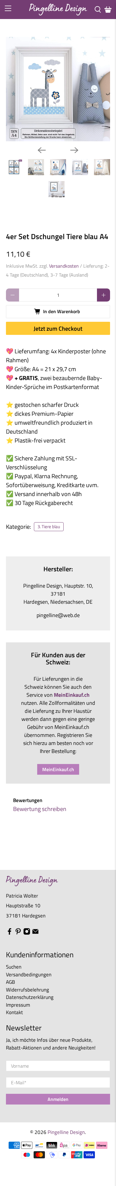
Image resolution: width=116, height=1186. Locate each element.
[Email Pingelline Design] (35, 933)
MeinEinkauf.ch (58, 769)
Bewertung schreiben (39, 808)
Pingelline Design (66, 1132)
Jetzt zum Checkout (58, 328)
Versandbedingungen (28, 974)
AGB (10, 982)
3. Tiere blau (48, 526)
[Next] (74, 150)
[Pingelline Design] (58, 9)
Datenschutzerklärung (30, 997)
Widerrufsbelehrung (27, 990)
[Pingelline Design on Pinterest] (18, 933)
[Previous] (41, 150)
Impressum (18, 1005)
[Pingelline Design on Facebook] (9, 933)
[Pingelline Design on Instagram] (26, 933)
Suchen (13, 967)
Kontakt (14, 1012)
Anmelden (58, 1099)
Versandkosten (64, 265)
